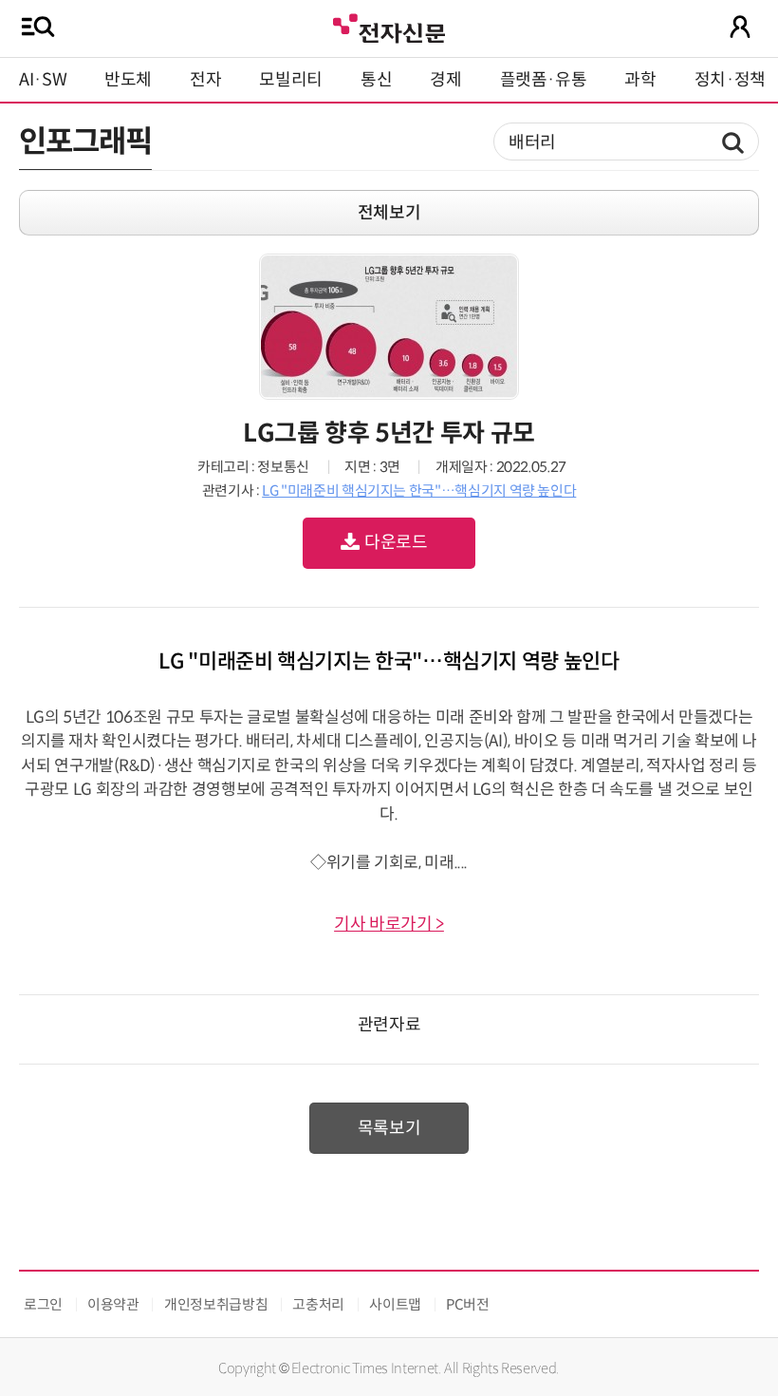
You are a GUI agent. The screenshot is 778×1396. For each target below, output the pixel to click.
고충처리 (318, 1304)
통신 (376, 79)
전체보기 (389, 212)
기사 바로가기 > (389, 924)
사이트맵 (395, 1304)
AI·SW (42, 79)
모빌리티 (291, 79)
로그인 (43, 1304)
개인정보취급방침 (216, 1304)
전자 (205, 79)
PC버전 (468, 1304)
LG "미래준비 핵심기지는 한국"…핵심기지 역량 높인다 (419, 490)
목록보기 (389, 1128)
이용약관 (113, 1304)
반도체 (128, 79)
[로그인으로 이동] (740, 27)
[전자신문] (389, 26)
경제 (445, 79)
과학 (640, 79)
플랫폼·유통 (543, 79)
